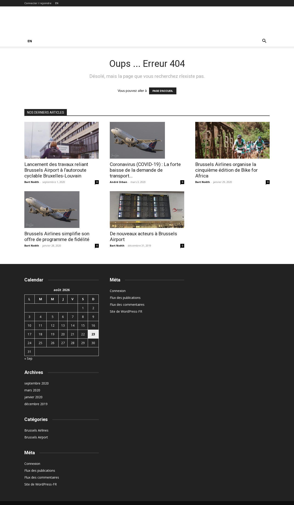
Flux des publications (39, 470)
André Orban (118, 182)
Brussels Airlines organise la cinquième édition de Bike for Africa (226, 170)
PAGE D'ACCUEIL (163, 91)
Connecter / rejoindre (37, 3)
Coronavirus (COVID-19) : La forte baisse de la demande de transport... (145, 170)
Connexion (32, 463)
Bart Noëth (31, 182)
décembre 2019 (36, 404)
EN (56, 3)
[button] (264, 41)
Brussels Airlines (36, 430)
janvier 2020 (33, 397)
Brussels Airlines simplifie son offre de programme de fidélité (56, 236)
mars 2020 (32, 390)
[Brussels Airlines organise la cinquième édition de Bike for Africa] (232, 140)
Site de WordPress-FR (40, 484)
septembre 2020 (36, 383)
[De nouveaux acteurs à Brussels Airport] (147, 209)
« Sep (28, 358)
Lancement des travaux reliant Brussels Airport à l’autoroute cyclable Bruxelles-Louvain (56, 170)
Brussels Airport (36, 437)
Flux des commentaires (41, 477)
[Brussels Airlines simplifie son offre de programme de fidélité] (61, 209)
